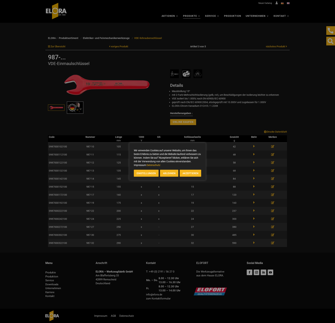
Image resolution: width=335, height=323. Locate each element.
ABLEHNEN (169, 173)
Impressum (140, 165)
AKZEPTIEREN (190, 173)
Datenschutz (153, 165)
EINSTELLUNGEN (146, 173)
